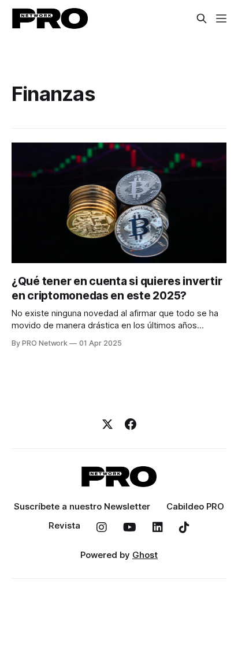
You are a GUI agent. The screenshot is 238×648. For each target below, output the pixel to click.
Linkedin (158, 527)
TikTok (184, 527)
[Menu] (221, 18)
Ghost (145, 554)
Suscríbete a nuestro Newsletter (82, 506)
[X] (107, 424)
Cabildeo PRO (195, 506)
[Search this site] (201, 18)
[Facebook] (130, 424)
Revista (64, 525)
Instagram (101, 527)
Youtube (129, 527)
